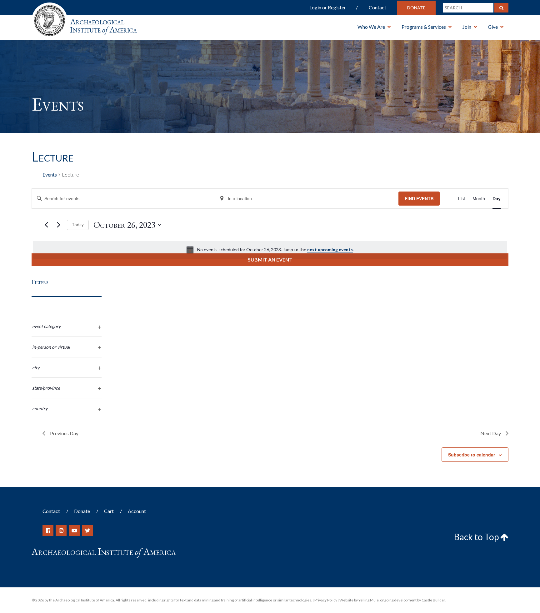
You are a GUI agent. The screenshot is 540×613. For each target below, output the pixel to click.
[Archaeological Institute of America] (50, 19)
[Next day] (58, 225)
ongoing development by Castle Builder (412, 600)
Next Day (490, 433)
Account (137, 511)
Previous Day (64, 433)
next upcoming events (330, 249)
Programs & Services (424, 27)
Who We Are (371, 27)
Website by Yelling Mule (359, 600)
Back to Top (477, 536)
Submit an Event (270, 259)
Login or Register (327, 7)
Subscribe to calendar (471, 454)
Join (466, 27)
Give (493, 27)
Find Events (419, 198)
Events (49, 174)
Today (78, 224)
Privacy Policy (325, 600)
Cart (109, 511)
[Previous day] (46, 225)
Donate (416, 7)
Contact (377, 7)
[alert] (270, 249)
